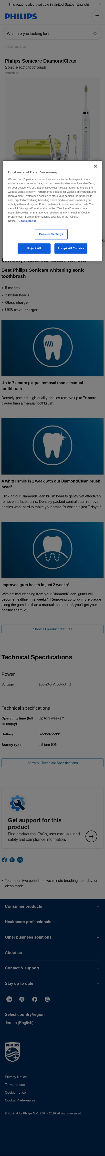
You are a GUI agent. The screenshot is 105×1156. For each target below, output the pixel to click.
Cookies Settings (51, 234)
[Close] (95, 166)
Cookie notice (27, 221)
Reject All (34, 248)
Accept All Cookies (70, 248)
